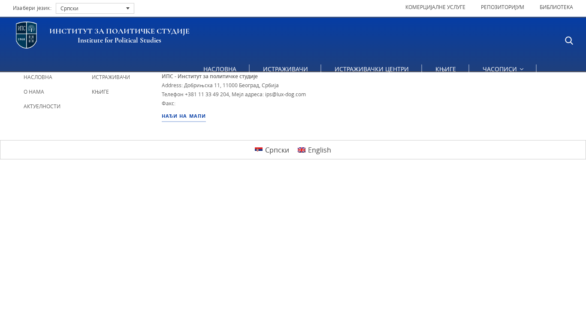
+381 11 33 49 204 (207, 94)
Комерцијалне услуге (435, 6)
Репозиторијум (502, 6)
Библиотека (556, 6)
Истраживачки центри (372, 69)
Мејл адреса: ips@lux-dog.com (269, 94)
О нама (34, 91)
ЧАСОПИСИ (501, 69)
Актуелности (42, 106)
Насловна (219, 69)
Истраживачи (285, 69)
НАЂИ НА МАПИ (184, 116)
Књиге (445, 69)
